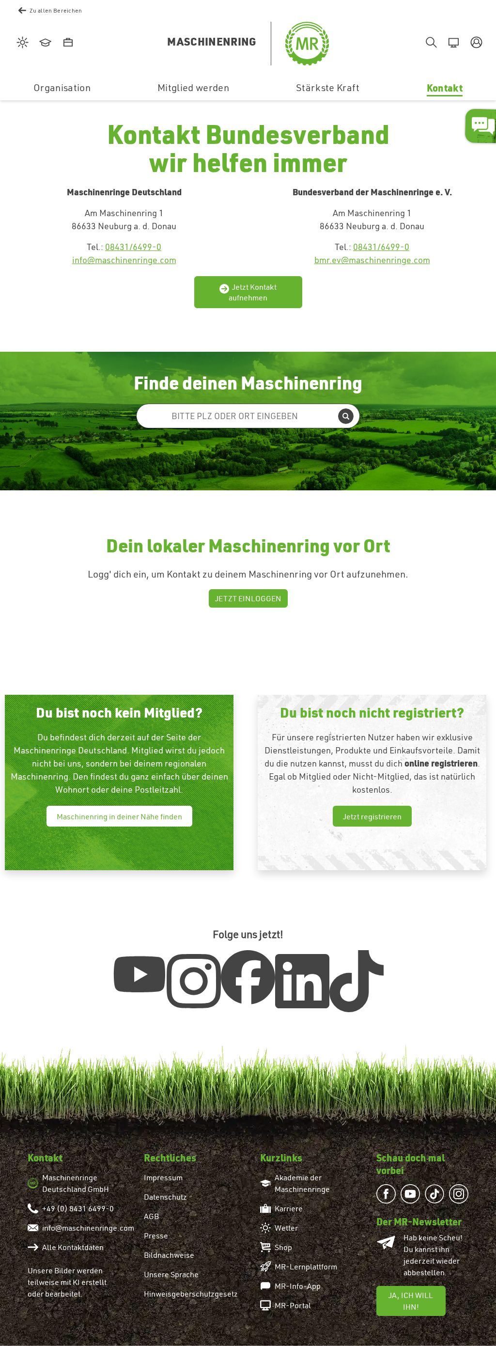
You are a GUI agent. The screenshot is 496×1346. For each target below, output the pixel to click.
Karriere (289, 1208)
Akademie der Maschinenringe (302, 1183)
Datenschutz (165, 1197)
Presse (156, 1235)
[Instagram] (194, 981)
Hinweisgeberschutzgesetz (191, 1294)
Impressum (163, 1177)
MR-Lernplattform (306, 1266)
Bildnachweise (169, 1255)
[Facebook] (248, 977)
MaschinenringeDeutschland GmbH (75, 1183)
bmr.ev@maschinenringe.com (372, 260)
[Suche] (429, 43)
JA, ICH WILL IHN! (410, 1301)
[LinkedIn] (302, 981)
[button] (475, 43)
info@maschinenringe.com (124, 260)
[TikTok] (356, 981)
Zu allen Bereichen (56, 10)
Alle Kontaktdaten (73, 1247)
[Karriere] (66, 43)
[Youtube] (139, 974)
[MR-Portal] (452, 43)
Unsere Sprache (171, 1274)
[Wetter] (21, 43)
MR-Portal (293, 1305)
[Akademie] (43, 43)
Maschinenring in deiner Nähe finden (119, 816)
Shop (283, 1247)
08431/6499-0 (133, 246)
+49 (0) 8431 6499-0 (78, 1208)
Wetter (286, 1228)
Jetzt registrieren (372, 816)
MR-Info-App (298, 1286)
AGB (151, 1216)
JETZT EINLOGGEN (248, 598)
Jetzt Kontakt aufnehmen (253, 292)
